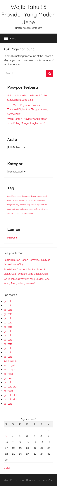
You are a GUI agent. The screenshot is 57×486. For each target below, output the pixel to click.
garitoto (15, 200)
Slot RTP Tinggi (13, 213)
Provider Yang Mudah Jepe (30, 205)
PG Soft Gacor (39, 200)
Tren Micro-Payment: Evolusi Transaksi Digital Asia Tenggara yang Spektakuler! (27, 109)
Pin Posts (12, 237)
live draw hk (10, 361)
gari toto (8, 373)
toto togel (9, 365)
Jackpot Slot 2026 (26, 200)
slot (42, 205)
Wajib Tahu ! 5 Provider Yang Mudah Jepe (28, 14)
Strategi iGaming (26, 213)
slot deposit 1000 (26, 209)
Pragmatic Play (13, 205)
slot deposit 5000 (41, 209)
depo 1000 (26, 196)
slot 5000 (15, 209)
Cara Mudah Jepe (14, 196)
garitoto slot (10, 386)
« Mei (7, 468)
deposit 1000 (36, 196)
